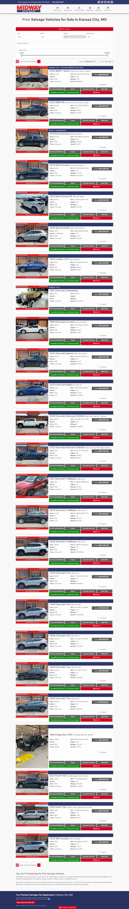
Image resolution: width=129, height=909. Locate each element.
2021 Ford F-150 (69, 776)
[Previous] (17, 61)
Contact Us (40, 897)
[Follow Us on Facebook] (99, 2)
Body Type (90, 33)
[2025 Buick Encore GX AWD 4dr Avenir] (32, 203)
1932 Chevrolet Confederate (64, 290)
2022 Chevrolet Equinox (68, 353)
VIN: (71, 74)
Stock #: (73, 81)
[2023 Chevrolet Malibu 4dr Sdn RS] (32, 392)
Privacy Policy (46, 897)
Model (65, 33)
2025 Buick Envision (67, 228)
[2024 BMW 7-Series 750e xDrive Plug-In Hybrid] (32, 78)
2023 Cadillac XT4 (65, 259)
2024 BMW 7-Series (70, 71)
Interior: (52, 76)
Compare (103, 84)
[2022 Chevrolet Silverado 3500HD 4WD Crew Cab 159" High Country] (32, 454)
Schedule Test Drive (89, 89)
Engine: (73, 76)
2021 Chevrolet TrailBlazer (68, 479)
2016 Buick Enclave (66, 133)
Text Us (97, 92)
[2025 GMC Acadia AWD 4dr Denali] (32, 845)
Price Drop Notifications (57, 89)
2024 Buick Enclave (67, 165)
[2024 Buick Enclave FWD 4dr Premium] (32, 172)
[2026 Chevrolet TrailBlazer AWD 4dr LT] (32, 548)
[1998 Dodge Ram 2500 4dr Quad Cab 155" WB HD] (32, 746)
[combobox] (28, 36)
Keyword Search (22, 43)
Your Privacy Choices (43, 899)
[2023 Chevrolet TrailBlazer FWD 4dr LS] (32, 517)
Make (42, 33)
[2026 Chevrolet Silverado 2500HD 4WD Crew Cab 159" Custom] (32, 423)
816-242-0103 (58, 2)
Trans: (52, 81)
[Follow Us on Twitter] (102, 2)
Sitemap (36, 899)
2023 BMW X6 (69, 102)
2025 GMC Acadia (65, 838)
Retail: (23, 50)
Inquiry (73, 89)
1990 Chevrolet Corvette (68, 322)
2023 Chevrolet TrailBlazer (68, 510)
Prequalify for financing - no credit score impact (64, 92)
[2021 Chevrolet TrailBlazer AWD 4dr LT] (32, 486)
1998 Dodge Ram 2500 (71, 734)
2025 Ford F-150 (71, 807)
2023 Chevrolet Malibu (66, 384)
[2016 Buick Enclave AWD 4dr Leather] (32, 141)
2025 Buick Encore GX (67, 196)
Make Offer (104, 89)
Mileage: (73, 79)
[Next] (38, 61)
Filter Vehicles (65, 29)
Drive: (52, 79)
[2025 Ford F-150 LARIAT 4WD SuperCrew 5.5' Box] (32, 814)
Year (18, 33)
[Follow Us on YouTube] (105, 2)
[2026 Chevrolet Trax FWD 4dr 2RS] (32, 674)
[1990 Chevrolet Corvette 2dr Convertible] (32, 329)
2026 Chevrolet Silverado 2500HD (78, 416)
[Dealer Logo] (29, 9)
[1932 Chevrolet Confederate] (32, 297)
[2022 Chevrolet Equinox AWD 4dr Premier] (32, 360)
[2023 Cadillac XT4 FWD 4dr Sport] (32, 266)
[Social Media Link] (108, 2)
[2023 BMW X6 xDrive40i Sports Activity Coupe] (32, 109)
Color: (52, 74)
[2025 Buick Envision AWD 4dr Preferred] (32, 235)
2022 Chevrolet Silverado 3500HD (80, 447)
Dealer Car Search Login (21, 899)
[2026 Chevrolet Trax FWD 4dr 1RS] (32, 611)
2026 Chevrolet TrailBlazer (68, 541)
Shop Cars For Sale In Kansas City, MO (24, 897)
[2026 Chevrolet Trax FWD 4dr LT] (32, 580)
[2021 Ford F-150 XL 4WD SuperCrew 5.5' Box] (32, 783)
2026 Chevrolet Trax (65, 573)
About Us (35, 897)
